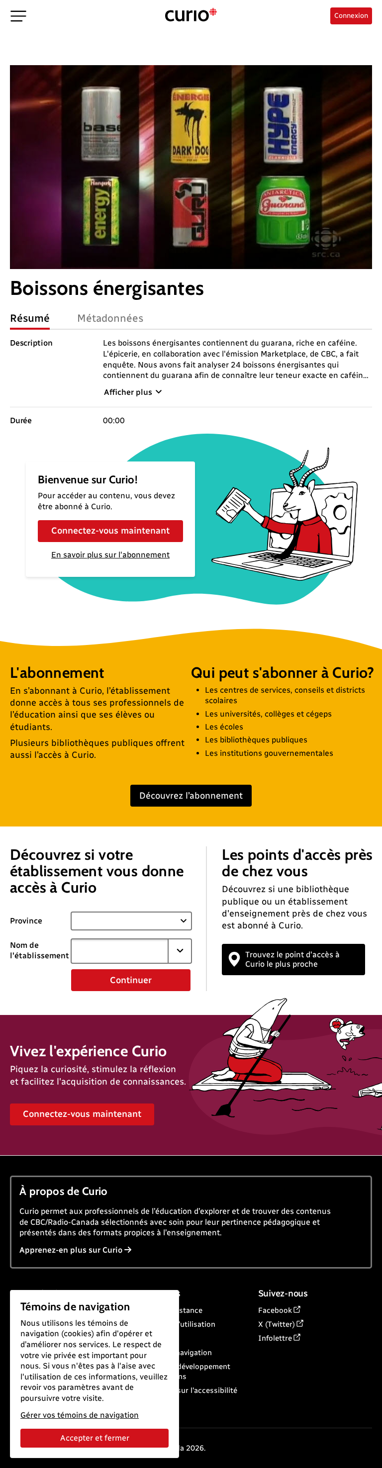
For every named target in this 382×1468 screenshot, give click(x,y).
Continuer (131, 980)
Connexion (351, 15)
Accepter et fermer (94, 1438)
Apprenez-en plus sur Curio (70, 1250)
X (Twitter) (276, 1324)
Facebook (275, 1310)
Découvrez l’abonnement (191, 795)
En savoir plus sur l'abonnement (110, 554)
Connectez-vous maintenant (110, 530)
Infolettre (275, 1338)
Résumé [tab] (30, 318)
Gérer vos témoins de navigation (79, 1415)
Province (26, 920)
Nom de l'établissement (39, 950)
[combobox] (120, 950)
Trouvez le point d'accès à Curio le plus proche (292, 959)
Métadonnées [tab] (110, 318)
